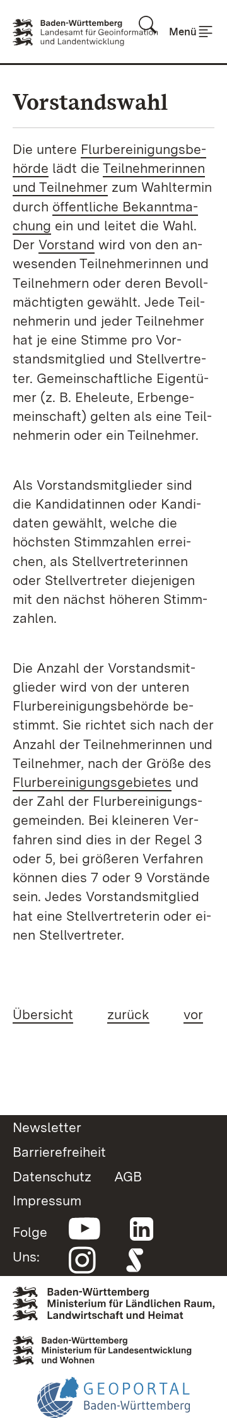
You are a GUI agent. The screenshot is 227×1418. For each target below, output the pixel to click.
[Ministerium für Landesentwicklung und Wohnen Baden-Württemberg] (113, 1346)
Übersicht (43, 1014)
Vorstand (66, 244)
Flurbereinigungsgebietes (92, 782)
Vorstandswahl (90, 101)
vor (193, 1014)
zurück (128, 1014)
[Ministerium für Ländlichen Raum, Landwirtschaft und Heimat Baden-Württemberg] (113, 1300)
